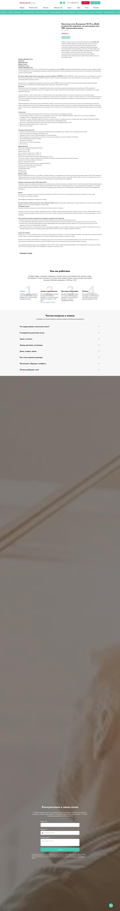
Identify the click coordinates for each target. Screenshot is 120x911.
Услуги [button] (70, 7)
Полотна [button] (45, 7)
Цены (78, 7)
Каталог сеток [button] (33, 7)
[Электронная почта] (64, 3)
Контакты (96, 7)
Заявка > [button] (23, 291)
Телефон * (44, 829)
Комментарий (45, 837)
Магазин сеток (58, 7)
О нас (87, 7)
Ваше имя (44, 821)
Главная (22, 7)
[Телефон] (61, 3)
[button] (85, 2)
